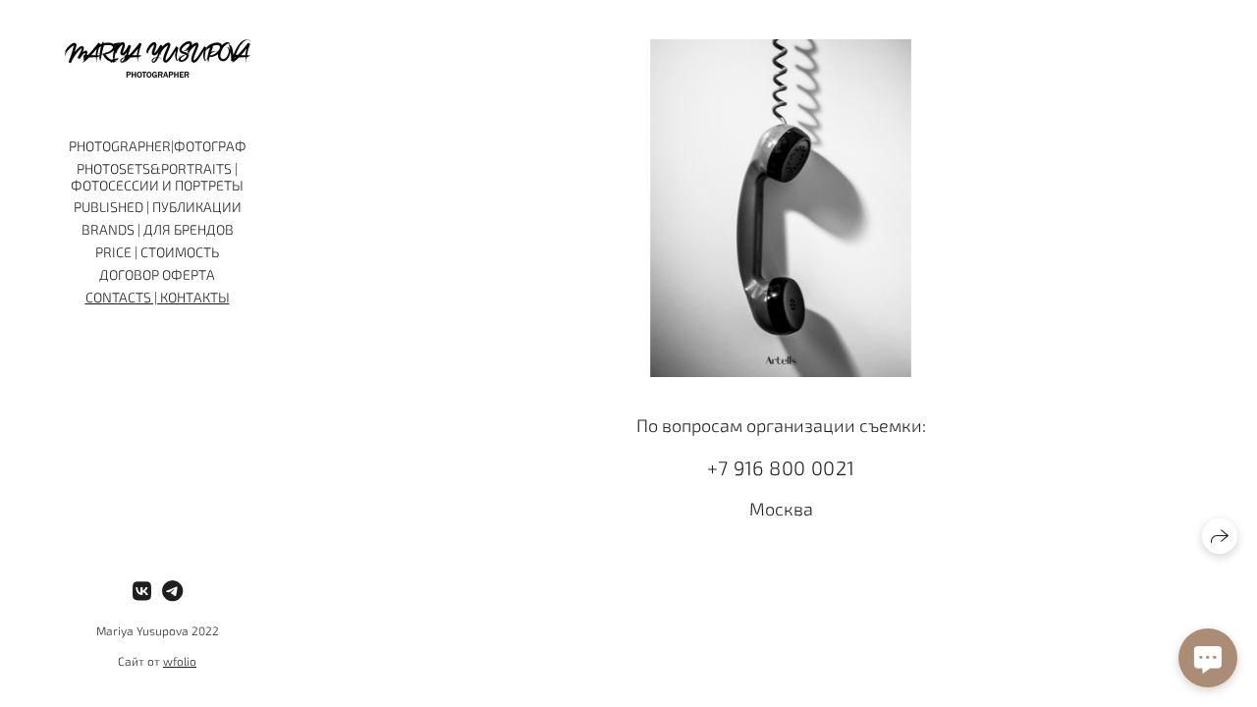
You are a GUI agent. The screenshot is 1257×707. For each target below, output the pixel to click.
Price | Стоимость (157, 252)
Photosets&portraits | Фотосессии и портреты (157, 176)
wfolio (179, 661)
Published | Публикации (158, 206)
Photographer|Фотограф (157, 145)
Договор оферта (157, 274)
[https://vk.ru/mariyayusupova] (142, 590)
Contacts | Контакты (157, 297)
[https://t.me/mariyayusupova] (172, 590)
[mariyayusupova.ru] (157, 58)
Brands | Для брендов (158, 229)
